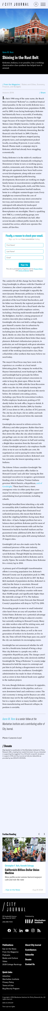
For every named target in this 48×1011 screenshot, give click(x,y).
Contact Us (30, 964)
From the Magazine (10, 952)
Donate (8, 746)
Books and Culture (10, 958)
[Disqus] (24, 795)
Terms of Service (23, 270)
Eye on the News (13, 890)
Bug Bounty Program (11, 988)
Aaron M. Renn (8, 52)
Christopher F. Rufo (12, 865)
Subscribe (29, 954)
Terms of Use (8, 985)
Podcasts (6, 955)
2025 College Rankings (12, 964)
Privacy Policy (38, 269)
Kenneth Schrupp (27, 865)
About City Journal (33, 944)
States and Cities (29, 84)
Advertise (6, 976)
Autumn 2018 (8, 93)
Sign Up (24, 265)
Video (4, 961)
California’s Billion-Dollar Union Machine (22, 871)
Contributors (30, 949)
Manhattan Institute (10, 979)
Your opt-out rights (8, 1006)
